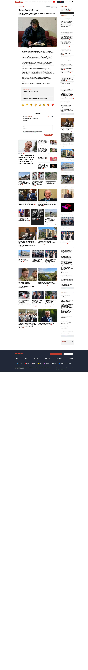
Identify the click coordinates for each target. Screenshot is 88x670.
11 (23, 327)
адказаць (30, 116)
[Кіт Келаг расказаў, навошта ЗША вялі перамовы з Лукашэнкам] (27, 197)
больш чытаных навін (67, 288)
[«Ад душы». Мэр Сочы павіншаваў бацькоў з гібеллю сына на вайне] (24, 217)
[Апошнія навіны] (73, 15)
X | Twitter (55, 363)
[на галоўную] (19, 2)
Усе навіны (67, 114)
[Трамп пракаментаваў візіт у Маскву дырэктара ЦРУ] (47, 318)
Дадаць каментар (48, 134)
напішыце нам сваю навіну (56, 353)
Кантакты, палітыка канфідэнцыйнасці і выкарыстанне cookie (64, 368)
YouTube (27, 363)
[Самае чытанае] (73, 247)
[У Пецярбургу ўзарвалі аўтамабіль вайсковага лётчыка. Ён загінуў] (47, 237)
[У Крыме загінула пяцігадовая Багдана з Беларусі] (24, 258)
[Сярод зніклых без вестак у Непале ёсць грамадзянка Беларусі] (51, 179)
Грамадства (39, 1)
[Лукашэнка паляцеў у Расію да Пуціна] (47, 159)
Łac (54, 7)
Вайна (30, 1)
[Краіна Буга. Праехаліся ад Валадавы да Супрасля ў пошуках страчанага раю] (47, 278)
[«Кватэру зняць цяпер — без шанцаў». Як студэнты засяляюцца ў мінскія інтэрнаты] (67, 181)
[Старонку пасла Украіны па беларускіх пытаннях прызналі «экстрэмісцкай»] (67, 195)
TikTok (34, 363)
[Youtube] (54, 2)
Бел (52, 7)
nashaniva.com (17, 368)
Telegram (20, 363)
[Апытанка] (72, 341)
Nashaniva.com (48, 6)
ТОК (40, 363)
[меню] (72, 2)
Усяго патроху (44, 1)
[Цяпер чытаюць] (73, 6)
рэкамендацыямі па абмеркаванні (29, 132)
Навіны (26, 1)
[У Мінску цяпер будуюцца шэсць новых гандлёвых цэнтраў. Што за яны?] (24, 179)
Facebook (62, 363)
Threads (69, 363)
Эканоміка (34, 1)
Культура (50, 1)
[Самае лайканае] (73, 292)
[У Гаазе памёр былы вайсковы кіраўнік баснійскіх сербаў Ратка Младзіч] (47, 197)
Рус (56, 7)
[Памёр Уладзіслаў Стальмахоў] (38, 217)
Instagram (47, 363)
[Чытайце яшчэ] (52, 89)
